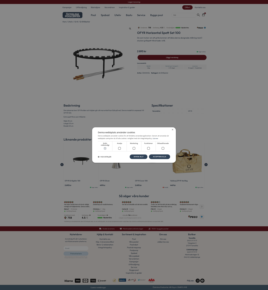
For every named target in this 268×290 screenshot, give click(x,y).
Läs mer (155, 138)
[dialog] (134, 145)
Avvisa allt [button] (138, 157)
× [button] (172, 130)
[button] (104, 157)
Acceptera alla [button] (159, 157)
